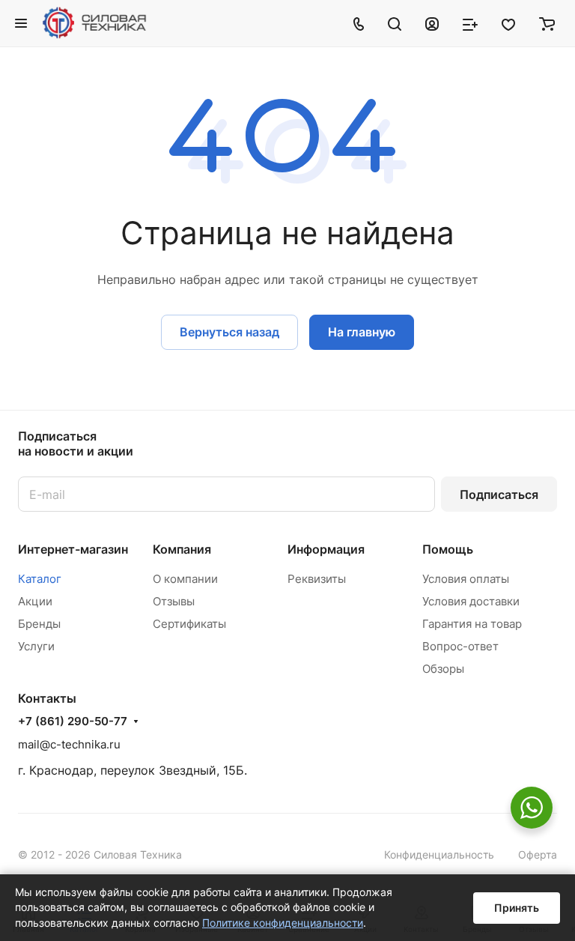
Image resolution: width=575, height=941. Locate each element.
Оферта (537, 854)
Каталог (39, 579)
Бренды (39, 624)
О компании (185, 579)
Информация (326, 549)
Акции (35, 601)
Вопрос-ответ (460, 646)
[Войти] (432, 23)
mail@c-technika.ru (69, 744)
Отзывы (174, 601)
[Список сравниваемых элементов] (470, 23)
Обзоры (443, 669)
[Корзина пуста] (547, 23)
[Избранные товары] (508, 23)
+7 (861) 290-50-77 (72, 721)
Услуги (36, 646)
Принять (516, 907)
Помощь (447, 549)
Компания (182, 549)
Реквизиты (317, 579)
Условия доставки (471, 601)
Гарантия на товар (472, 624)
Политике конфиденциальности (282, 922)
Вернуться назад (229, 331)
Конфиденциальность (439, 854)
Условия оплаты (465, 579)
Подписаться (499, 494)
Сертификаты (189, 624)
